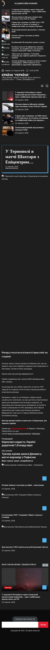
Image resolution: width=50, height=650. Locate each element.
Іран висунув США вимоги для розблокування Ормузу (25, 547)
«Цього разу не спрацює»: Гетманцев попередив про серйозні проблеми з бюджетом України (29, 56)
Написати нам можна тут (25, 619)
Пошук (43, 625)
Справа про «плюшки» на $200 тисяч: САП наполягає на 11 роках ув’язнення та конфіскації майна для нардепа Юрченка (28, 24)
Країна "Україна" (15, 74)
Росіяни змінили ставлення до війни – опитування (23, 485)
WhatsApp (36, 434)
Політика (8, 587)
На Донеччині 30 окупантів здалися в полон (28, 42)
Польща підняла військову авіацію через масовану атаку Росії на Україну (27, 18)
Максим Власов (11, 168)
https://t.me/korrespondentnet (19, 434)
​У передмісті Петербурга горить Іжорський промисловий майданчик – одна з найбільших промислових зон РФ (29, 11)
